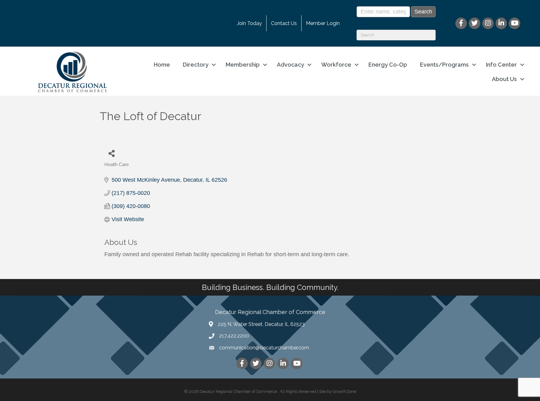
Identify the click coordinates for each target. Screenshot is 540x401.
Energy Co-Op (387, 64)
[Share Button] (111, 153)
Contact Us (284, 23)
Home (162, 64)
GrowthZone (344, 391)
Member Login (323, 23)
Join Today (249, 23)
